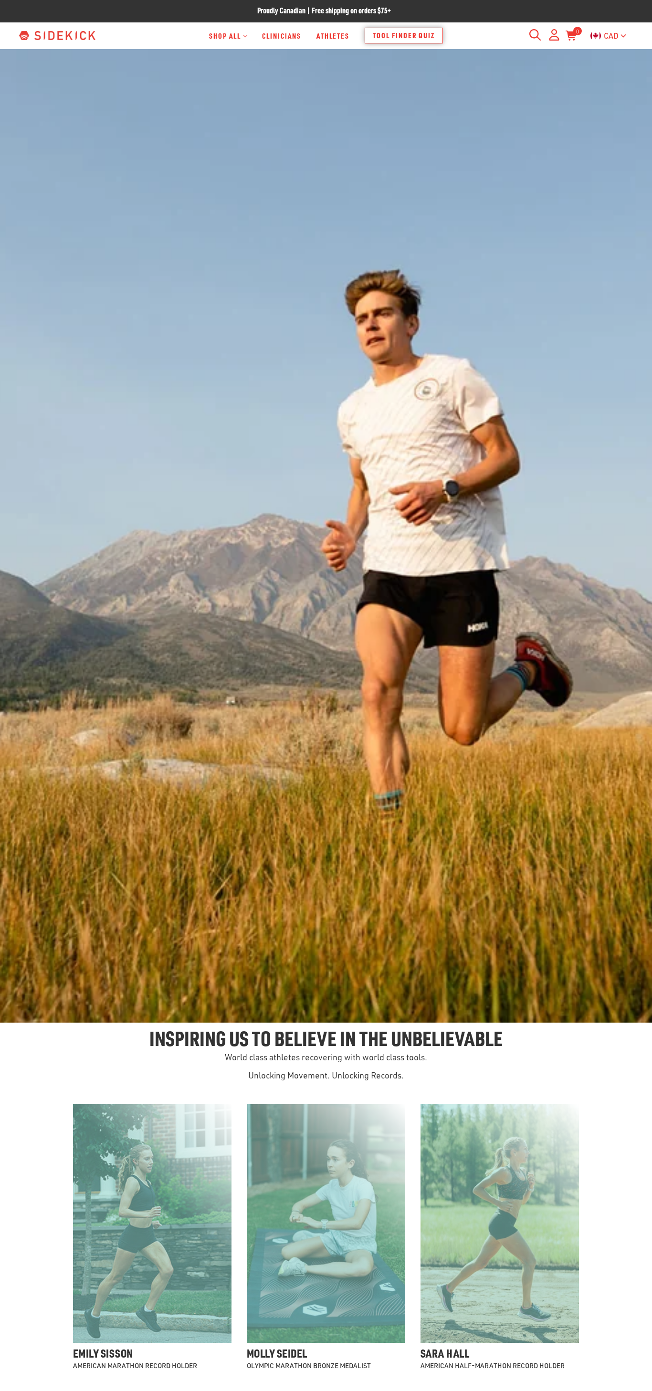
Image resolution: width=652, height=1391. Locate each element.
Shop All (225, 36)
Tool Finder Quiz (404, 35)
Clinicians (281, 36)
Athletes (333, 36)
